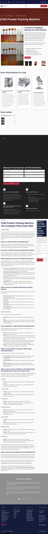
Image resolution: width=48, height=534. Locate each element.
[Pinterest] (6, 524)
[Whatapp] (4, 525)
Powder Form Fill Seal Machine (9, 123)
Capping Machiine (29, 517)
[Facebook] (2, 524)
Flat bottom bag (35, 44)
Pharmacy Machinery (30, 518)
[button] (40, 2)
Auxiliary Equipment (29, 520)
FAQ (14, 515)
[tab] (8, 118)
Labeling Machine (29, 515)
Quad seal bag (28, 44)
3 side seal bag (31, 42)
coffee (29, 38)
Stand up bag (40, 42)
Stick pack (36, 42)
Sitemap (15, 514)
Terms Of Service (17, 511)
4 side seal (26, 42)
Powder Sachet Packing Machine (9, 120)
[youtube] (2, 525)
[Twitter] (4, 524)
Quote (15, 517)
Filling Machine (29, 514)
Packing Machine (29, 511)
